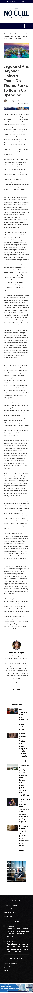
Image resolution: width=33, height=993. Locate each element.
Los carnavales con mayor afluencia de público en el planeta (24, 719)
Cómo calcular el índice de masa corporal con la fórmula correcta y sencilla (23, 747)
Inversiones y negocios (10, 62)
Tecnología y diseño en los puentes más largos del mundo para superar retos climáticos (24, 780)
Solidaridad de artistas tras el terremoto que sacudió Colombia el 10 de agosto (24, 810)
